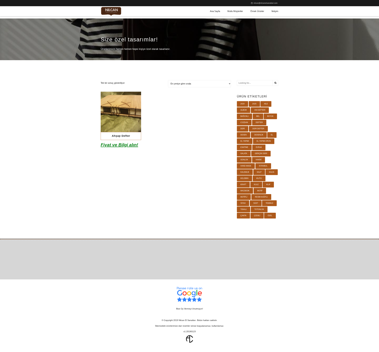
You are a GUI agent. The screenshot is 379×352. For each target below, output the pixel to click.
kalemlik (244, 172)
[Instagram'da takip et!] (195, 268)
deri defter (258, 129)
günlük (244, 160)
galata (243, 153)
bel (258, 116)
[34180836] (121, 112)
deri (242, 129)
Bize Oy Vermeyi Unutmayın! (189, 309)
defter (259, 122)
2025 (254, 104)
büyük (270, 116)
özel (270, 216)
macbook (244, 191)
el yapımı (244, 141)
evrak (259, 147)
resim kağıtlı (261, 197)
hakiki (258, 160)
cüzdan (244, 122)
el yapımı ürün (264, 141)
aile (266, 104)
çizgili (257, 216)
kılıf (268, 184)
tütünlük (259, 209)
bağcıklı (244, 116)
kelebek (244, 178)
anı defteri (259, 110)
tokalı (243, 209)
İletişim (275, 11)
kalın (271, 172)
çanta (243, 216)
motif (259, 191)
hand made (245, 166)
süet (255, 203)
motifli (243, 197)
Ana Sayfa (215, 11)
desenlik (258, 135)
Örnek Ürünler (257, 11)
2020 (242, 104)
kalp (259, 172)
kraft (243, 184)
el (272, 135)
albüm (243, 110)
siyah (243, 203)
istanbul (263, 166)
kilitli (259, 178)
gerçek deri (261, 153)
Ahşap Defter (121, 135)
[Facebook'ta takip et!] (184, 268)
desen (243, 135)
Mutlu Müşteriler (235, 11)
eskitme (244, 147)
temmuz (269, 203)
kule (256, 184)
